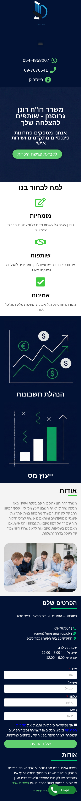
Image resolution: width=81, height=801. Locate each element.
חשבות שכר (20, 783)
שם (74, 669)
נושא (73, 710)
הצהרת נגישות (43, 791)
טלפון (73, 696)
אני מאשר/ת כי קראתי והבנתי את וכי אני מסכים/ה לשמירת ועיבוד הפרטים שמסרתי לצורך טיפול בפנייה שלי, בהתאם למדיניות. (41, 730)
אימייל (72, 682)
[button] (40, 43)
